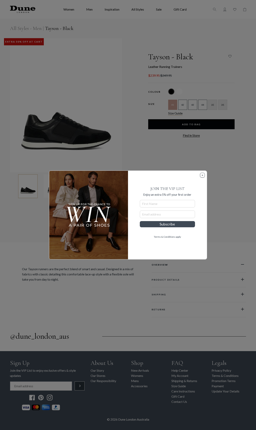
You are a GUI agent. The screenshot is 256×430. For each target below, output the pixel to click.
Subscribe (167, 224)
